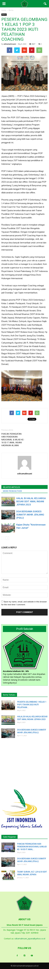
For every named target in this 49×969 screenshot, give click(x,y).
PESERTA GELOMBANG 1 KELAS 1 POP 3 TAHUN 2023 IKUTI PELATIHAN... (31, 704)
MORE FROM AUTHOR (12, 491)
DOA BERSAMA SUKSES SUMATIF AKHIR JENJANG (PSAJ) (30, 514)
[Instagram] (24, 955)
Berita (4, 15)
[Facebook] (17, 955)
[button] (45, 3)
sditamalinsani (10, 44)
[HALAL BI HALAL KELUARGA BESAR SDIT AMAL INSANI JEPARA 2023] (8, 501)
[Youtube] (32, 955)
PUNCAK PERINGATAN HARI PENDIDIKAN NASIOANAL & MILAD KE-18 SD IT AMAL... (32, 846)
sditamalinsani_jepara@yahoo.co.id (29, 938)
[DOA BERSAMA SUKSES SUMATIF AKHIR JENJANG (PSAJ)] (8, 514)
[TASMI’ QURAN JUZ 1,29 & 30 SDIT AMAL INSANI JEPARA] (8, 875)
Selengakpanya (10, 682)
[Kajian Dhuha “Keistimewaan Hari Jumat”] (8, 528)
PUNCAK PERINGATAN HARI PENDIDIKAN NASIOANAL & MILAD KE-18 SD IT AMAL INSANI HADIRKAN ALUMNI (12, 440)
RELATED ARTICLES (11, 487)
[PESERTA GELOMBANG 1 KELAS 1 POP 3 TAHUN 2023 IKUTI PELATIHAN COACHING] (8, 705)
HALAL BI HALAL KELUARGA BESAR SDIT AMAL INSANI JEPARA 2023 (31, 501)
